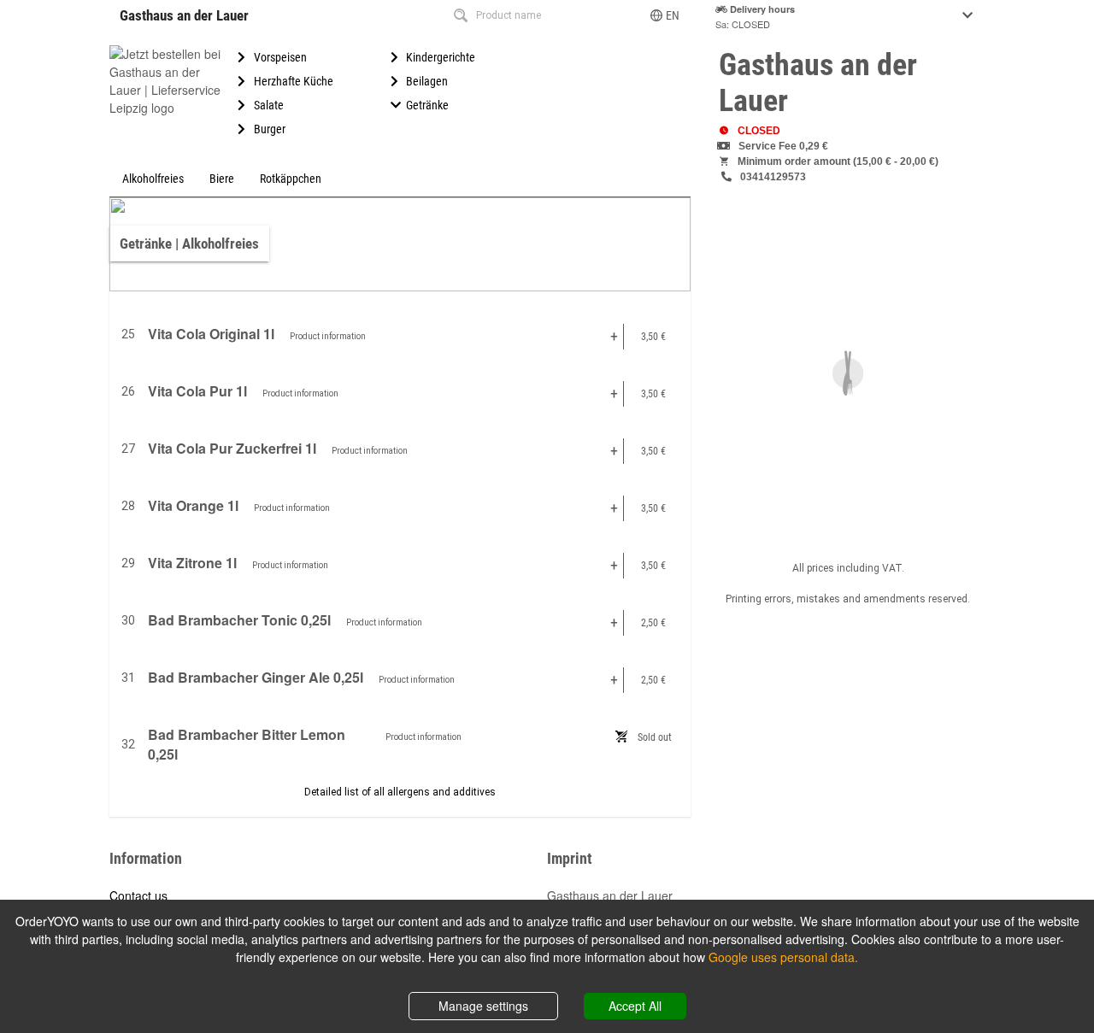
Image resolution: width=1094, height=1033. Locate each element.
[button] (665, 15)
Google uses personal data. (783, 957)
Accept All (635, 1005)
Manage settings (483, 1005)
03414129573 (773, 177)
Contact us (138, 895)
